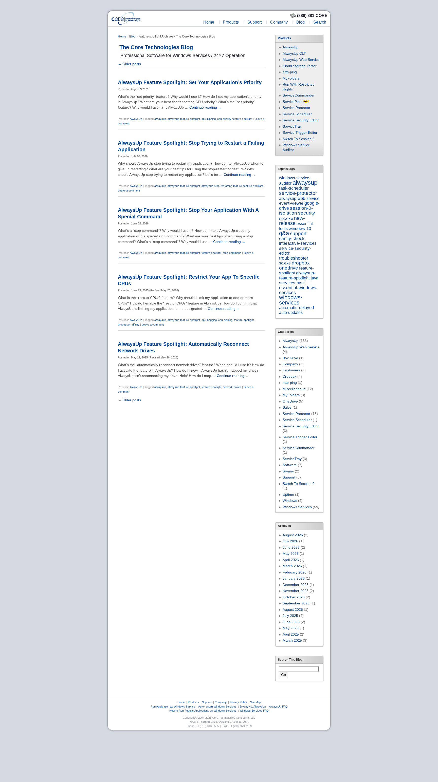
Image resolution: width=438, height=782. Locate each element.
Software (290, 465)
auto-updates (291, 312)
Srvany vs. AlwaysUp (253, 706)
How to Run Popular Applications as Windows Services (202, 710)
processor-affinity (128, 324)
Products (231, 22)
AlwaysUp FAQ (278, 706)
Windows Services (297, 507)
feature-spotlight (242, 118)
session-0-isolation (296, 210)
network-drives (232, 387)
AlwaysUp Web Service (301, 60)
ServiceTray (292, 126)
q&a (284, 233)
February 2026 (294, 572)
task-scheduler (294, 188)
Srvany (288, 471)
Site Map (255, 702)
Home (208, 22)
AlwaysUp (136, 118)
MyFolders (291, 78)
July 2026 (290, 541)
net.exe (286, 218)
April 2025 (291, 634)
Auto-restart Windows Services (217, 706)
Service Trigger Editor (300, 132)
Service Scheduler (297, 114)
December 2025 (295, 585)
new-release (292, 220)
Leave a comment (129, 190)
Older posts (129, 64)
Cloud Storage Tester (300, 66)
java (314, 278)
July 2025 (290, 616)
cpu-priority (224, 118)
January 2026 (294, 578)
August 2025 (293, 609)
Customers (291, 370)
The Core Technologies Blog (156, 47)
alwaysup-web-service (299, 198)
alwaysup (160, 118)
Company (279, 22)
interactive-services (298, 243)
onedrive (288, 268)
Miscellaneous (294, 389)
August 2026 (293, 535)
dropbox (301, 262)
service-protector (298, 193)
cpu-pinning (209, 118)
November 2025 (295, 591)
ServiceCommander (299, 95)
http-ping (290, 72)
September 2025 (296, 603)
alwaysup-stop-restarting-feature (222, 185)
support (298, 233)
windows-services (290, 300)
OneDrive (290, 401)
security (306, 213)
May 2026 (291, 553)
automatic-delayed (296, 307)
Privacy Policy (238, 702)
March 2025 (292, 640)
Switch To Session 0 (299, 139)
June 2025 (291, 622)
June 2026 (291, 547)
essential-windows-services (298, 290)
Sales (287, 407)
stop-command (232, 252)
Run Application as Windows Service (173, 706)
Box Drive (290, 358)
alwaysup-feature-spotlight (184, 118)
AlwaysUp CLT (294, 53)
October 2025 (294, 597)
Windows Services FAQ (254, 710)
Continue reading (205, 107)
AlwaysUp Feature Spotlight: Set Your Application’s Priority (190, 82)
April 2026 (291, 560)
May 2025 (291, 628)
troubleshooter (293, 258)
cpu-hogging (209, 319)
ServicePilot (292, 102)
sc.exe (285, 263)
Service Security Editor (301, 120)
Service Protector (296, 108)
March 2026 (292, 566)
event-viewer (291, 203)
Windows (290, 501)
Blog (300, 22)
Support (254, 22)
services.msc (292, 282)
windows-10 (300, 228)
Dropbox (289, 376)
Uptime (288, 494)
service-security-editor (295, 251)
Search (319, 22)
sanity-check (291, 238)
